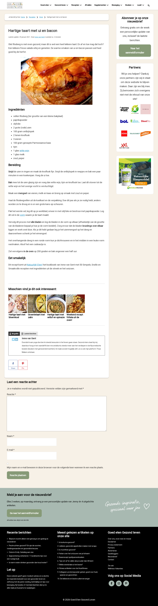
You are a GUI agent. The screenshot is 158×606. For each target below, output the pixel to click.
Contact (111, 560)
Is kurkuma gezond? (67, 542)
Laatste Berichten (30, 334)
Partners (111, 548)
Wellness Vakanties (115, 569)
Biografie (15, 334)
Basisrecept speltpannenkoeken (71, 557)
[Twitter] (13, 340)
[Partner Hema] (124, 133)
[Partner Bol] (124, 121)
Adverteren (112, 551)
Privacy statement (115, 545)
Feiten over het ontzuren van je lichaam (74, 554)
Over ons (111, 539)
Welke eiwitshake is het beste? (71, 565)
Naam (10, 436)
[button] (148, 5)
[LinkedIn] (16, 340)
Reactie (11, 394)
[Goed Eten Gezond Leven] (16, 5)
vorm (22, 215)
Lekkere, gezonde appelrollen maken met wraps (78, 546)
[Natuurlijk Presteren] (135, 189)
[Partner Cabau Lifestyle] (145, 109)
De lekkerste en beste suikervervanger (75, 579)
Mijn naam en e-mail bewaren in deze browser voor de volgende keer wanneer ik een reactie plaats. (55, 467)
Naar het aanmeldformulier (135, 50)
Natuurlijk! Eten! (34, 264)
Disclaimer (112, 542)
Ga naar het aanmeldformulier (24, 513)
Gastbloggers (113, 554)
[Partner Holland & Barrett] (135, 133)
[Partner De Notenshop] (124, 109)
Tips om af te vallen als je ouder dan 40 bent (76, 561)
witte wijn (24, 150)
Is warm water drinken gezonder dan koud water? (28, 563)
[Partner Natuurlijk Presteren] (135, 109)
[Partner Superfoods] (145, 133)
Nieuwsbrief (112, 557)
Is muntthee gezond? (67, 550)
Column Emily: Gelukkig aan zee (21, 552)
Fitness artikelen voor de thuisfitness (73, 568)
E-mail (10, 450)
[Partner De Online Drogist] (135, 121)
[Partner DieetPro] (145, 121)
